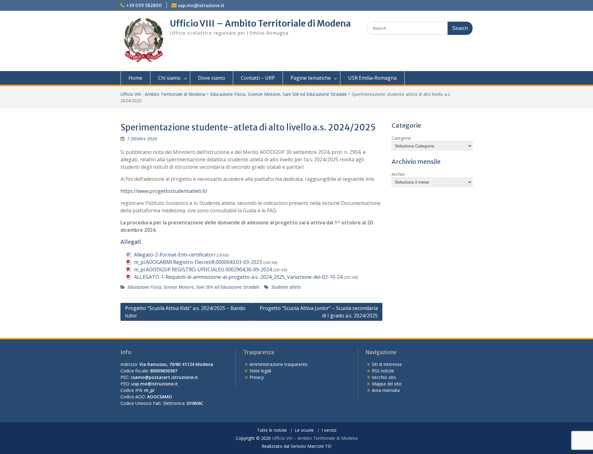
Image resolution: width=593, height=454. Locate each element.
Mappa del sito (387, 384)
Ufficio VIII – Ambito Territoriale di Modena (260, 23)
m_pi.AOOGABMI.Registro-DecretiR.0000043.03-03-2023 (198, 262)
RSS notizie (383, 371)
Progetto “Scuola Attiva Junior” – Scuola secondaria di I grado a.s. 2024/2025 (319, 312)
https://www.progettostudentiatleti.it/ (163, 191)
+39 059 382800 (144, 5)
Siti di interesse (387, 364)
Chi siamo (169, 77)
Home (135, 77)
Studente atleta (286, 287)
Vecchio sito (384, 377)
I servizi (329, 430)
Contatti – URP (258, 77)
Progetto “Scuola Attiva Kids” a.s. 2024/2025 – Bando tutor (185, 312)
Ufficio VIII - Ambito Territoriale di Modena (162, 94)
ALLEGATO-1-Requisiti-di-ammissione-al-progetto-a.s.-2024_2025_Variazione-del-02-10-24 (238, 277)
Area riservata (386, 390)
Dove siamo (211, 77)
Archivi (398, 174)
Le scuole (304, 430)
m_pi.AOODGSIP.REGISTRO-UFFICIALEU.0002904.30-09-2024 (203, 269)
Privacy (257, 377)
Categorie (401, 138)
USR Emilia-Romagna (372, 77)
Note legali (260, 371)
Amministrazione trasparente (279, 364)
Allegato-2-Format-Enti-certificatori (174, 254)
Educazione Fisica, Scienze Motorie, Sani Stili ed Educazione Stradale (278, 94)
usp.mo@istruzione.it (201, 5)
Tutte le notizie (272, 430)
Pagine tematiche (311, 77)
